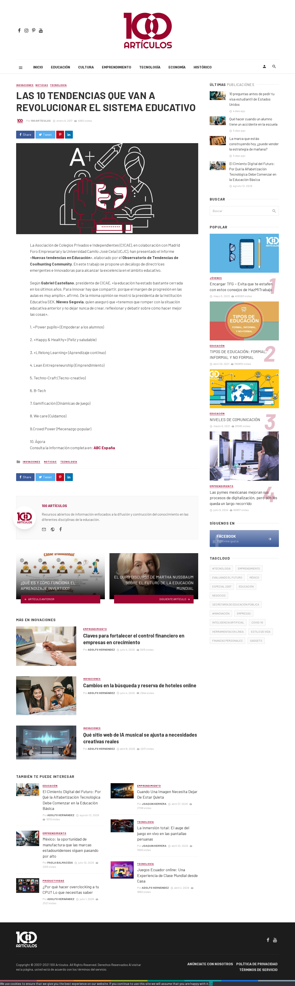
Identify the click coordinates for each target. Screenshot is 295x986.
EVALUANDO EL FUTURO (227, 577)
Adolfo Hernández (101, 649)
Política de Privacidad (256, 964)
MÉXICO (254, 577)
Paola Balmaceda (60, 862)
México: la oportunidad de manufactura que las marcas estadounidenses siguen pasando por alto (70, 847)
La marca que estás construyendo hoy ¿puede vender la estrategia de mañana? (254, 143)
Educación (60, 67)
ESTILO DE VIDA (260, 631)
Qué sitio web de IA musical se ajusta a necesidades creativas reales (140, 738)
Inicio (38, 67)
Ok (211, 984)
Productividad (53, 880)
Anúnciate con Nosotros (210, 964)
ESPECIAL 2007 (221, 586)
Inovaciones (25, 85)
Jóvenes (216, 278)
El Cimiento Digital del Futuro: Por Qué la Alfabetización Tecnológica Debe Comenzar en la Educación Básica (72, 800)
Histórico (203, 67)
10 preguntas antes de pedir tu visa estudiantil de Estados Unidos (251, 99)
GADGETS (256, 640)
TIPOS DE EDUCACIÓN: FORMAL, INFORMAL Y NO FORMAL (238, 354)
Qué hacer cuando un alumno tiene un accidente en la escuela (253, 121)
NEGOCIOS (219, 595)
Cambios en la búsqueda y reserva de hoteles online (139, 685)
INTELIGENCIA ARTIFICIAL (228, 622)
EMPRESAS (244, 613)
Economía (177, 67)
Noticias (41, 85)
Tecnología (149, 67)
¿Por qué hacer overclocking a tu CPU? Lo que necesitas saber (71, 889)
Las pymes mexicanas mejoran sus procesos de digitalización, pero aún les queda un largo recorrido (243, 498)
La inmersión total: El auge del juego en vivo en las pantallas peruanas (163, 833)
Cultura (86, 67)
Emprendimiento (116, 67)
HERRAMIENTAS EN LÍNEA (228, 631)
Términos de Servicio (258, 970)
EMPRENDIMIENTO (249, 568)
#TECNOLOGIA (221, 568)
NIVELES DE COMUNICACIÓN (235, 419)
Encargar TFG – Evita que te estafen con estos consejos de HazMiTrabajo (241, 286)
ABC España (104, 447)
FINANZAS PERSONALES (227, 640)
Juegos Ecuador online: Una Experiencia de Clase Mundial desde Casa (167, 875)
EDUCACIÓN (246, 586)
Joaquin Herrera (154, 803)
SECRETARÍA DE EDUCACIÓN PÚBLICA (235, 604)
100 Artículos (41, 120)
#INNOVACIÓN (221, 613)
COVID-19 (257, 622)
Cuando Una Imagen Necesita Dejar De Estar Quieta (167, 794)
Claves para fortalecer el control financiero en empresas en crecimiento (133, 638)
